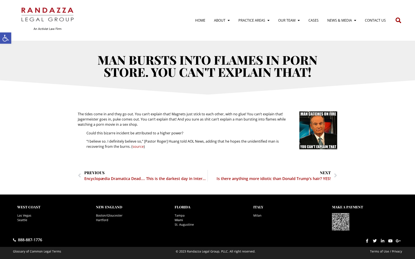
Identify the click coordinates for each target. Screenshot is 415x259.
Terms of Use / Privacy (386, 251)
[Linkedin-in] (382, 241)
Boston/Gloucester (109, 215)
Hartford (102, 220)
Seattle (22, 220)
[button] (5, 38)
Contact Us (375, 20)
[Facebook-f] (367, 241)
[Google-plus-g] (398, 241)
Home (200, 20)
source (138, 146)
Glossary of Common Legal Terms (37, 251)
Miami (179, 220)
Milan (257, 215)
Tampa (180, 215)
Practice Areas (251, 20)
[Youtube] (390, 241)
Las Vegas (24, 215)
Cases (313, 20)
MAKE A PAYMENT (347, 207)
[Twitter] (375, 241)
